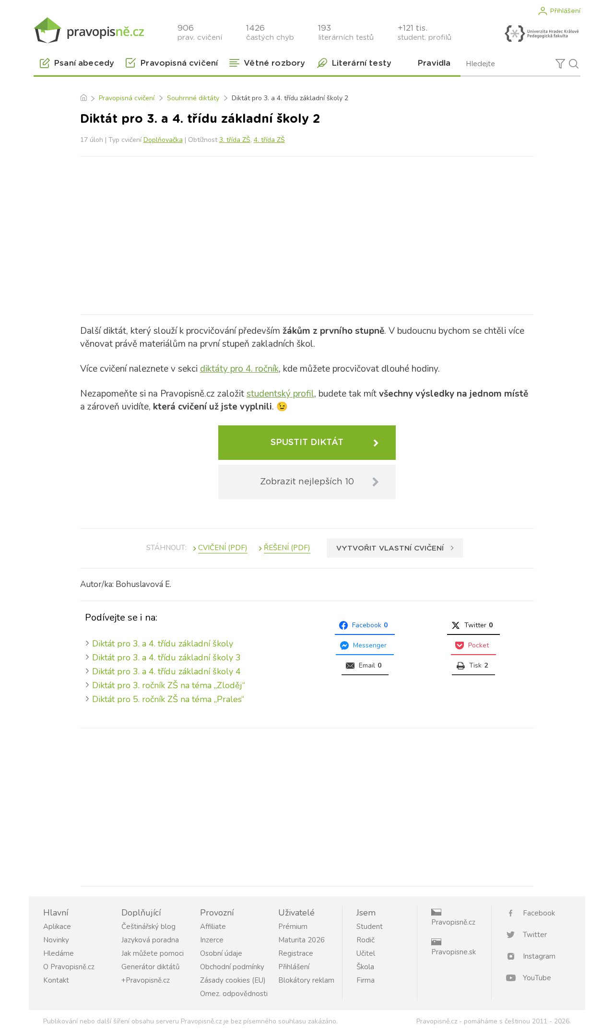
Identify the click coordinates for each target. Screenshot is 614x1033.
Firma (365, 980)
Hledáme (58, 953)
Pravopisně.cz (453, 922)
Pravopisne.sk (453, 952)
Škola (365, 967)
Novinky (56, 940)
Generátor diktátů (150, 967)
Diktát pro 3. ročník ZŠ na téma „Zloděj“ (168, 685)
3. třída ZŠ (234, 139)
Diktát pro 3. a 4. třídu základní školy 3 (166, 657)
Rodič (365, 940)
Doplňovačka (163, 139)
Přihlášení (565, 11)
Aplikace (57, 926)
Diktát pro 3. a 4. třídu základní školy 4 (166, 671)
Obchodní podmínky (232, 967)
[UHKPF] (541, 33)
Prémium (292, 926)
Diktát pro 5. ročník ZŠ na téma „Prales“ (168, 699)
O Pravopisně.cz (68, 967)
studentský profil (280, 393)
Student (369, 926)
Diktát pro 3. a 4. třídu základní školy (162, 643)
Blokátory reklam (306, 980)
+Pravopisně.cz (145, 980)
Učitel (365, 953)
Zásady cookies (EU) (233, 980)
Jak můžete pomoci (152, 953)
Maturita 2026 (301, 940)
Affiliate (213, 926)
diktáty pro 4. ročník (239, 369)
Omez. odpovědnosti (234, 993)
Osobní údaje (221, 953)
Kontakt (56, 980)
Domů (83, 98)
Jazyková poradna (150, 940)
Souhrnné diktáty (193, 98)
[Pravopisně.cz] (89, 30)
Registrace (295, 953)
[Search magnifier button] (573, 63)
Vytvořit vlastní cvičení (390, 548)
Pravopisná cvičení (126, 98)
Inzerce (212, 940)
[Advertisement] (307, 233)
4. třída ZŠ (269, 139)
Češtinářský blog (148, 926)
